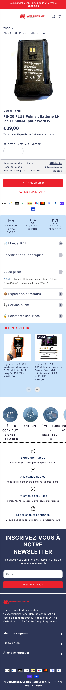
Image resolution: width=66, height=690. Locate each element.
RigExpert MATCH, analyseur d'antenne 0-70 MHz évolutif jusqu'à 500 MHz (16, 369)
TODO (7, 28)
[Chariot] (60, 16)
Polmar (17, 110)
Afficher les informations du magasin (53, 167)
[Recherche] (53, 16)
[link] (33, 602)
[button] (5, 16)
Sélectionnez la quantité (22, 144)
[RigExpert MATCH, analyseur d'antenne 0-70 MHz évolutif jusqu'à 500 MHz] (17, 347)
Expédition (24, 134)
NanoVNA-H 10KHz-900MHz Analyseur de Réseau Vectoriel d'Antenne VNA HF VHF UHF (48, 370)
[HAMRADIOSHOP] (32, 16)
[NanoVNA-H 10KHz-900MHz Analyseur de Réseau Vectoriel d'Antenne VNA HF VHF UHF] (48, 347)
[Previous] (28, 389)
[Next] (37, 389)
